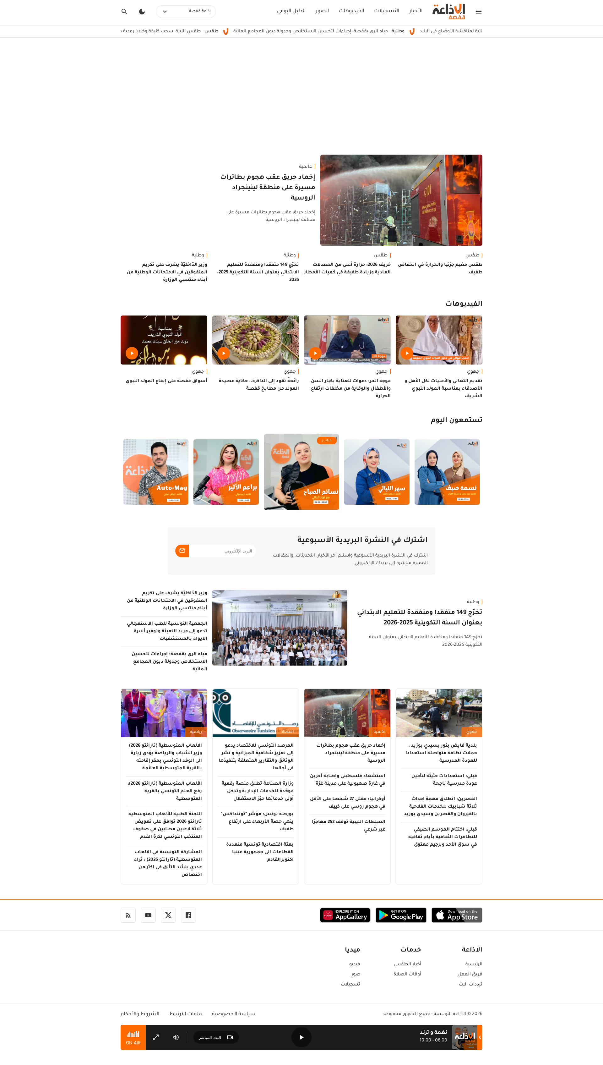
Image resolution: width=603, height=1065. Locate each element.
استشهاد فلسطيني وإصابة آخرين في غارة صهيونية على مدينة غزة (347, 780)
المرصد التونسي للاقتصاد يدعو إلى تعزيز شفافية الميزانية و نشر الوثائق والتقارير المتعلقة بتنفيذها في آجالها (256, 757)
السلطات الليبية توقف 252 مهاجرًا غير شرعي (348, 826)
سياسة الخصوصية (233, 1014)
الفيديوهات (351, 11)
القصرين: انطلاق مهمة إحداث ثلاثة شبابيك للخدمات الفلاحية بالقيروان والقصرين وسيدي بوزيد (440, 807)
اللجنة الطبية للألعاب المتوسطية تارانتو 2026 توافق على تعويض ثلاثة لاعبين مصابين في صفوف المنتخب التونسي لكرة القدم (165, 826)
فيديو (354, 964)
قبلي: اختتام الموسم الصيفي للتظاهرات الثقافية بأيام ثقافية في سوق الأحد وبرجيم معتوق (442, 837)
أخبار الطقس (407, 964)
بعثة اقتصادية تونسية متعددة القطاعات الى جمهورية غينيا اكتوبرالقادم (260, 853)
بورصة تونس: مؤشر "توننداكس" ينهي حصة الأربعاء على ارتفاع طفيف (257, 822)
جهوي (473, 372)
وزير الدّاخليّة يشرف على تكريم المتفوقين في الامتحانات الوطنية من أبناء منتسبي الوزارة (167, 273)
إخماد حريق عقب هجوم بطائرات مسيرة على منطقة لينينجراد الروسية (267, 188)
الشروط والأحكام (140, 1014)
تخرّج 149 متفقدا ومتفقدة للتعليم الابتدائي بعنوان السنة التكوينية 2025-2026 (258, 273)
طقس (472, 255)
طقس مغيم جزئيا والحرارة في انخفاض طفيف (440, 269)
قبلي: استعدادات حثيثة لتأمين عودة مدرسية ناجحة (444, 780)
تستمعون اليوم (456, 421)
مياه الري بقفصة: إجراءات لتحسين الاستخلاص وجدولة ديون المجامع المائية (351, 31)
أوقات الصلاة (407, 974)
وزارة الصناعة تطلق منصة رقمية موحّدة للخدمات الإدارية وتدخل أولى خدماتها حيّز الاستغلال (258, 792)
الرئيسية (473, 964)
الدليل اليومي (291, 11)
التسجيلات (386, 11)
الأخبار (415, 11)
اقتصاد (287, 732)
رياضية (196, 732)
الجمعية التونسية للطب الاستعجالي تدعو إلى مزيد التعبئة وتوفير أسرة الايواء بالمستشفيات (167, 632)
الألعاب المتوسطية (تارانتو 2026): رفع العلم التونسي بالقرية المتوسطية (165, 792)
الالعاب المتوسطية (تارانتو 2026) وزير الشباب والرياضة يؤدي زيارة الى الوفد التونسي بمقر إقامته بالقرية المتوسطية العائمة (165, 757)
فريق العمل (470, 974)
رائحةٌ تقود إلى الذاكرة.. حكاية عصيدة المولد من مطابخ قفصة (259, 385)
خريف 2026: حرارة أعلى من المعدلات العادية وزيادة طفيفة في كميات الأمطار (347, 269)
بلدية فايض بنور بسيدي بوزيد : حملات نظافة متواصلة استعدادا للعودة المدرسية (441, 754)
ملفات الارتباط (185, 1014)
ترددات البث (470, 984)
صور (355, 974)
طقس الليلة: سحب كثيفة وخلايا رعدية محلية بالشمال (186, 31)
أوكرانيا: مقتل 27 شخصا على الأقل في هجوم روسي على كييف (347, 803)
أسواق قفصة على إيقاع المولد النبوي (166, 381)
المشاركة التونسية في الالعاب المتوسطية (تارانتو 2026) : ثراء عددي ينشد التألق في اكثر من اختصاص (168, 864)
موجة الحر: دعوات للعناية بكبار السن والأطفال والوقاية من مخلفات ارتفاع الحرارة (351, 389)
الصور (322, 11)
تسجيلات (350, 984)
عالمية (305, 167)
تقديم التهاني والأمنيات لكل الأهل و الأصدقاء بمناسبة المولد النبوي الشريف (443, 389)
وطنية (290, 255)
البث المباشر (210, 1037)
